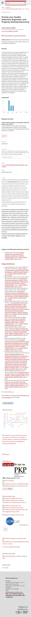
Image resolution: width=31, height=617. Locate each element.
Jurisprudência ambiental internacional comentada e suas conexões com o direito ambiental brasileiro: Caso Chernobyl (16, 294)
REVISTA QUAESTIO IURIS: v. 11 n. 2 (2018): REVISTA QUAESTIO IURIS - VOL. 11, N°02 (17, 386)
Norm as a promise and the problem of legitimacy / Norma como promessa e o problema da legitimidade (15, 320)
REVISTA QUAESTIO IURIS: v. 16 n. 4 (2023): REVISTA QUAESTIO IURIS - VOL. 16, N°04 (16, 348)
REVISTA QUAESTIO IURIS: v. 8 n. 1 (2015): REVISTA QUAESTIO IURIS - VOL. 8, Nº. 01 (16, 257)
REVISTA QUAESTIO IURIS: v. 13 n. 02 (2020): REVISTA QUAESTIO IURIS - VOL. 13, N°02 (16, 314)
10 (10, 392)
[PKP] (21, 478)
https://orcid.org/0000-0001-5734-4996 (10, 31)
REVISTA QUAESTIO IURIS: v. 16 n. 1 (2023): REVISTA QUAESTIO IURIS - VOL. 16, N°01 (16, 285)
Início (3, 7)
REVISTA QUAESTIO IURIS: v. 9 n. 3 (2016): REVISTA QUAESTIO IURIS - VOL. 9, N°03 (17, 377)
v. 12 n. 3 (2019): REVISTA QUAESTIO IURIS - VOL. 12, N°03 (15, 9)
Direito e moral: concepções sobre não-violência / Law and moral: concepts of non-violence (16, 383)
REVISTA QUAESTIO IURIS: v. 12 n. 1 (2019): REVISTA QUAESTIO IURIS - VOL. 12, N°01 (16, 323)
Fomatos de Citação (7, 157)
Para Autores (5, 567)
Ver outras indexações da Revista (11, 547)
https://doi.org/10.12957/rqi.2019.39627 (15, 35)
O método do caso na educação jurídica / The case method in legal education (17, 373)
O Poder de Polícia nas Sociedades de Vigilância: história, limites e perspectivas (17, 270)
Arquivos (8, 7)
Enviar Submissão (7, 403)
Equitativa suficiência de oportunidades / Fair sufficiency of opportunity (14, 254)
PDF (5, 136)
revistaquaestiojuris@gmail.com (14, 592)
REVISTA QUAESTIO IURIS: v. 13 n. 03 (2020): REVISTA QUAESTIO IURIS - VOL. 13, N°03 (17, 335)
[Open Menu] (2, 2)
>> (13, 392)
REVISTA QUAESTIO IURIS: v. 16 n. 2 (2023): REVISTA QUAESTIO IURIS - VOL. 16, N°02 (16, 273)
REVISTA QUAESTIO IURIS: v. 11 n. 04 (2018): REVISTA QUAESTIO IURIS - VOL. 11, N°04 (16, 368)
